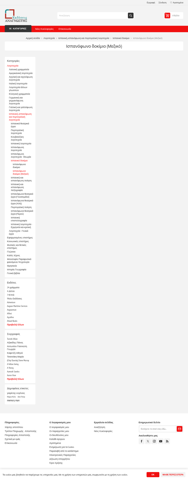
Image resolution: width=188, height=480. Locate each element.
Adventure (11, 302)
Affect (9, 313)
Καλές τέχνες (13, 255)
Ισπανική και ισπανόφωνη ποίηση (21, 179)
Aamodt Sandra (13, 371)
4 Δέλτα (10, 291)
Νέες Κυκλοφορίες (44, 28)
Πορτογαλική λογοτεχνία (17, 132)
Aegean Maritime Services (17, 306)
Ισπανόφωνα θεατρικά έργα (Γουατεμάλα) (22, 195)
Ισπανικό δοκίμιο (19, 160)
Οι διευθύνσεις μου (58, 435)
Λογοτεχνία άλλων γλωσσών (18, 89)
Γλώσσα (11, 251)
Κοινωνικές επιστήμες (18, 241)
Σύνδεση (163, 2)
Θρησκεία (12, 265)
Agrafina (10, 317)
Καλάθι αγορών (57, 439)
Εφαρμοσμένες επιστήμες (20, 237)
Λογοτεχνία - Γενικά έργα (18, 232)
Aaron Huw (11, 375)
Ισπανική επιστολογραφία (19, 219)
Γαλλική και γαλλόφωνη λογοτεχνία (20, 109)
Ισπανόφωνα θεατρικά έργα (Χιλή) (22, 202)
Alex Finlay (21, 396)
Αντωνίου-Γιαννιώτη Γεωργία (17, 348)
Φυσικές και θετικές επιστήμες (16, 246)
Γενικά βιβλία (13, 273)
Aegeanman (11, 309)
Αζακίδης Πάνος (15, 342)
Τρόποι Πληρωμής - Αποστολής (20, 431)
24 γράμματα (13, 287)
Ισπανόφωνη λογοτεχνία (17, 149)
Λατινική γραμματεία (19, 69)
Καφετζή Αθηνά (15, 352)
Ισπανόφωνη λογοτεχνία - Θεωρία (21, 155)
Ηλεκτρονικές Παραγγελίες (62, 454)
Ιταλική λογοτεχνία (18, 83)
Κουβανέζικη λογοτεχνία (17, 138)
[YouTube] (161, 441)
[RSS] (167, 441)
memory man (13, 400)
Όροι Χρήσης (56, 462)
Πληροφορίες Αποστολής (17, 435)
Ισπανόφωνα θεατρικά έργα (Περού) (22, 212)
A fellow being (13, 364)
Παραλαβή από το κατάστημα (63, 450)
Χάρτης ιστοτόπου (14, 427)
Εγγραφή (151, 2)
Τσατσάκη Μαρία (15, 356)
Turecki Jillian (12, 338)
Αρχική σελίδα (33, 38)
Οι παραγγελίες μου (59, 431)
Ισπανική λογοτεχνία (21, 143)
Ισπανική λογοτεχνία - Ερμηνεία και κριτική (21, 226)
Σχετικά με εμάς (12, 439)
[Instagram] (154, 441)
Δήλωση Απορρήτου (59, 458)
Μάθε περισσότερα (173, 474)
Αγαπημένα (55, 443)
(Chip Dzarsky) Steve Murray (18, 360)
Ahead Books (12, 320)
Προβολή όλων (15, 324)
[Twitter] (148, 441)
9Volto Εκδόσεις (14, 298)
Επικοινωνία (65, 28)
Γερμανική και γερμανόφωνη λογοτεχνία (16, 100)
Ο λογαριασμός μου (59, 427)
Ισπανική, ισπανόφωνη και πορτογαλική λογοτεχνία (20, 116)
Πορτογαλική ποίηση (21, 207)
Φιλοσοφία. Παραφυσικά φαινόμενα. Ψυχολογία (19, 261)
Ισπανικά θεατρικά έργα (20, 125)
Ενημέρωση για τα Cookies (61, 447)
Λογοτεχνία (12, 65)
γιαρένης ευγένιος (16, 393)
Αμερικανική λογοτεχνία (20, 73)
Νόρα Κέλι (11, 396)
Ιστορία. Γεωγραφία (16, 269)
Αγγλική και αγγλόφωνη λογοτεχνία (21, 78)
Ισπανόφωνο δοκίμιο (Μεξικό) (21, 172)
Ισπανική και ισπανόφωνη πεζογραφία (17, 187)
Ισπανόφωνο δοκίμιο (19, 166)
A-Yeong (10, 367)
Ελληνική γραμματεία (19, 93)
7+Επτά (10, 294)
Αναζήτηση (131, 15)
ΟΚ (152, 474)
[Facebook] (141, 441)
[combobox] (93, 15)
